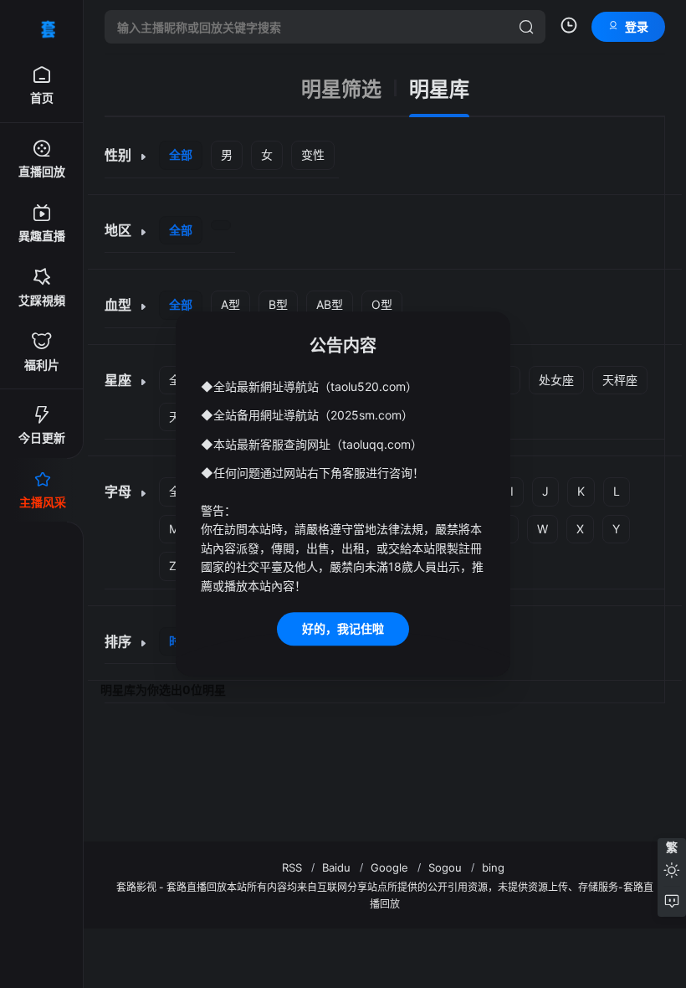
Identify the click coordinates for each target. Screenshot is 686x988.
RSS (292, 867)
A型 (230, 304)
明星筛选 (341, 89)
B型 (278, 304)
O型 (381, 304)
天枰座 (619, 380)
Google (389, 867)
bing (493, 867)
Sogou (445, 867)
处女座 (556, 380)
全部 (180, 154)
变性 (313, 154)
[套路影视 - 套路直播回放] (41, 26)
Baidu (336, 867)
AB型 (329, 304)
